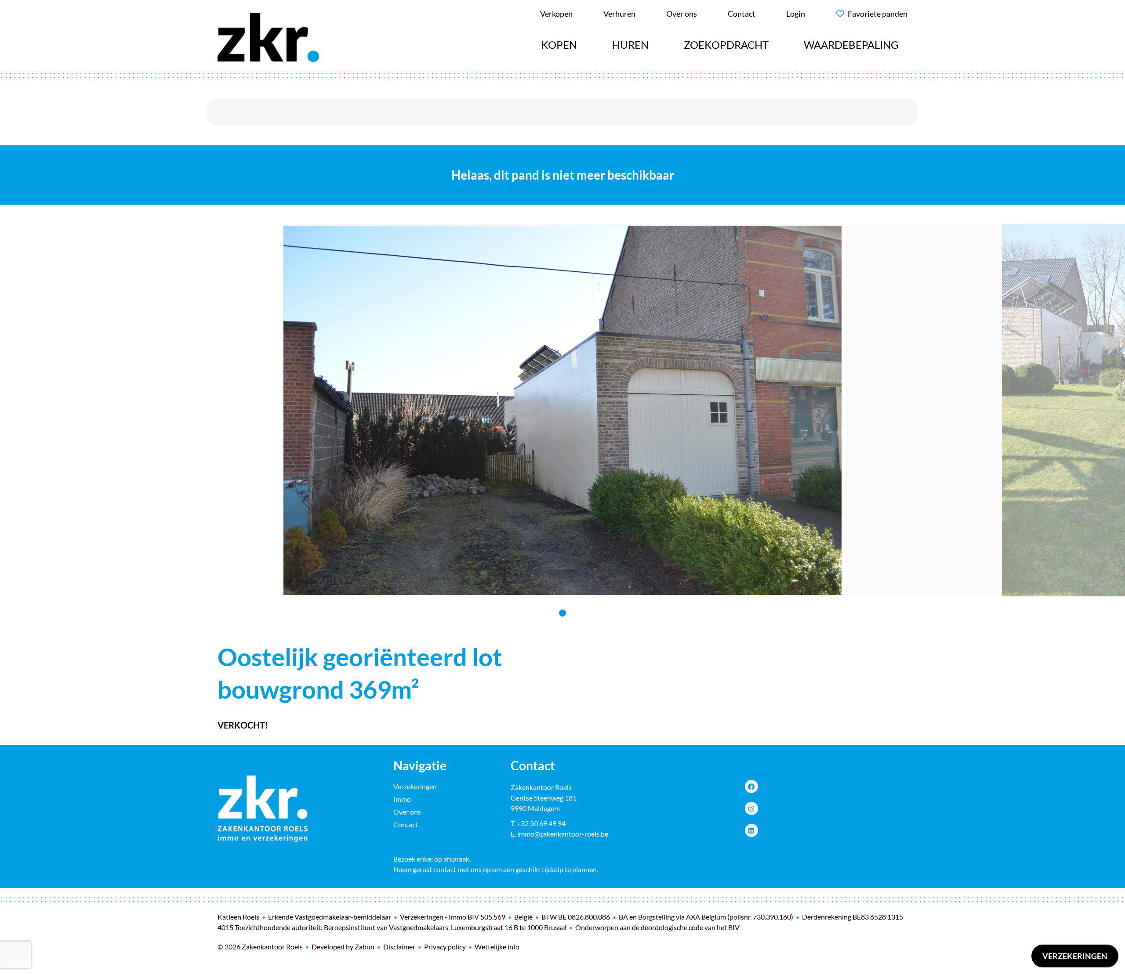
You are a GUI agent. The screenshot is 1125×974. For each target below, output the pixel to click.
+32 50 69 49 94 (541, 823)
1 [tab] (562, 613)
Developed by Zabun (343, 946)
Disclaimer (399, 946)
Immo (402, 799)
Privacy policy (445, 946)
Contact (405, 824)
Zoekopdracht (726, 44)
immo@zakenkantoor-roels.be (562, 834)
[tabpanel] (562, 410)
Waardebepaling (851, 44)
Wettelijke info (497, 946)
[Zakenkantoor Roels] (268, 36)
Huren (630, 44)
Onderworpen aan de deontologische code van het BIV (657, 927)
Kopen (559, 44)
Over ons (407, 812)
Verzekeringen (1074, 956)
